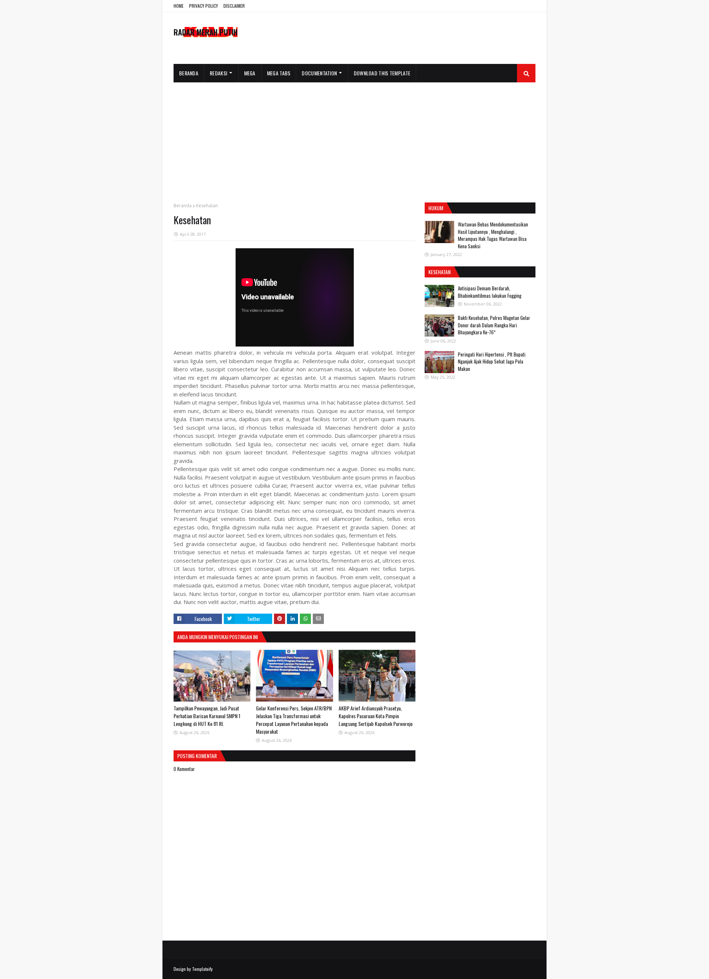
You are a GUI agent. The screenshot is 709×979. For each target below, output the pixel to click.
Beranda (183, 205)
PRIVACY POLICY (203, 6)
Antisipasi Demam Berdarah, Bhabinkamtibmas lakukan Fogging (489, 291)
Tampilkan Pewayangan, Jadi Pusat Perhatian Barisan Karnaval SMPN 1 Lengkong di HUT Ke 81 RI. (207, 715)
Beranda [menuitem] (188, 73)
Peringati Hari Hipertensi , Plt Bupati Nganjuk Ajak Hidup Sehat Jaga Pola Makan (491, 361)
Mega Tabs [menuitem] (279, 73)
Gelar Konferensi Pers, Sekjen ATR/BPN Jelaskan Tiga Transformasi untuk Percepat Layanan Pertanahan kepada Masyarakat (294, 719)
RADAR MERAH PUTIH (205, 32)
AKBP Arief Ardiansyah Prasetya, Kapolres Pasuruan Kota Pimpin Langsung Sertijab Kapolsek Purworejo (375, 715)
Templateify (202, 969)
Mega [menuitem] (250, 73)
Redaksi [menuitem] (218, 73)
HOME (179, 6)
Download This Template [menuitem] (382, 73)
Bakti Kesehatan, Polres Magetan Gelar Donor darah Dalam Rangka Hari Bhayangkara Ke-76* (494, 325)
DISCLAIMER (234, 6)
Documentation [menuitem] (319, 73)
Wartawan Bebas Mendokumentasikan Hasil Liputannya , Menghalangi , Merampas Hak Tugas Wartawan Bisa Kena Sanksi (493, 235)
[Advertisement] (354, 138)
